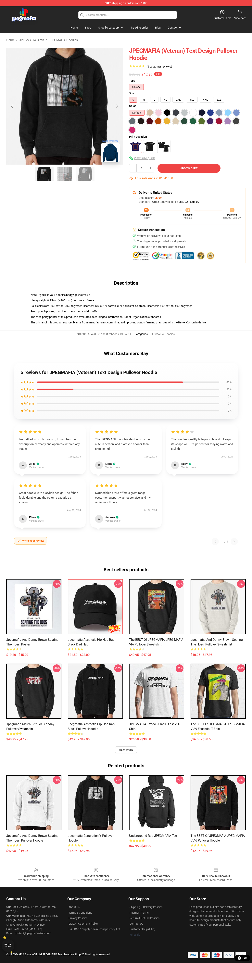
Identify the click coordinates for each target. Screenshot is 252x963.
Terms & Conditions (80, 912)
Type (132, 80)
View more (126, 749)
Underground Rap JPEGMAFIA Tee (153, 836)
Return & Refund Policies (144, 918)
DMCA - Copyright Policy (83, 923)
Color (132, 105)
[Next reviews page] (234, 541)
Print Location (138, 136)
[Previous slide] (12, 106)
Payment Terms (139, 912)
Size (131, 93)
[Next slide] (117, 106)
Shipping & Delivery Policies (146, 907)
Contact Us (136, 923)
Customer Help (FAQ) (142, 929)
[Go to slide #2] (64, 174)
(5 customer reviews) (159, 66)
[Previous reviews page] (215, 541)
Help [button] (245, 958)
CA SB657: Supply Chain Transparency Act (94, 929)
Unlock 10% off (8, 946)
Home (10, 40)
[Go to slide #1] (44, 174)
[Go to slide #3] (85, 174)
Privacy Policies (78, 918)
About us (74, 907)
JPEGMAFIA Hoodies (63, 40)
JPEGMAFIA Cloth (31, 40)
